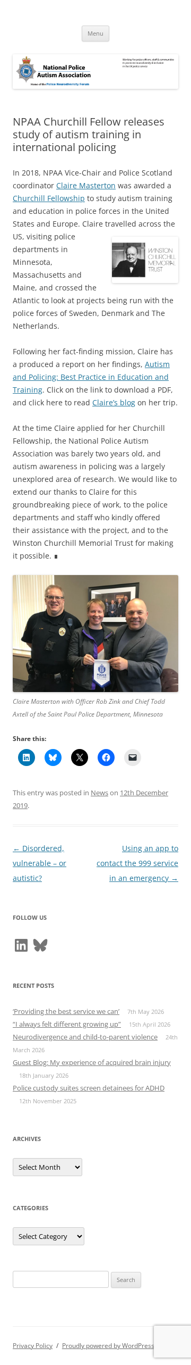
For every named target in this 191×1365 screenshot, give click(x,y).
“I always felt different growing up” (67, 1024)
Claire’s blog (113, 402)
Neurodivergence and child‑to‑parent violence (85, 1037)
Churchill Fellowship (49, 198)
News (99, 792)
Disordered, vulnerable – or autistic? (39, 863)
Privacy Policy (33, 1345)
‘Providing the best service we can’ (66, 1011)
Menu (95, 33)
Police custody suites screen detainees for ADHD (88, 1088)
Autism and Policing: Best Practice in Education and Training (91, 377)
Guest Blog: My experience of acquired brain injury (92, 1062)
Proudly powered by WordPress (108, 1345)
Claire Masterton (86, 185)
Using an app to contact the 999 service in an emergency (137, 863)
